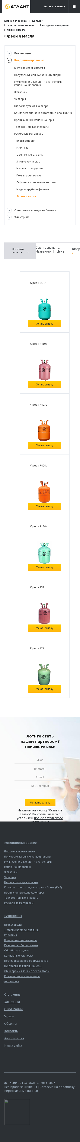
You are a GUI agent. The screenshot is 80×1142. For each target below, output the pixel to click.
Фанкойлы (21, 92)
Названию (43, 251)
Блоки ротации (25, 140)
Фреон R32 (37, 587)
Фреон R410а (38, 343)
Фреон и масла (26, 196)
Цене (61, 251)
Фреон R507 (38, 282)
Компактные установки (18, 955)
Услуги (9, 1016)
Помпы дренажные (28, 175)
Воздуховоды (13, 924)
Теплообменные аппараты (31, 126)
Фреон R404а (38, 465)
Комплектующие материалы (22, 976)
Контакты (11, 1031)
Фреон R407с (38, 404)
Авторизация (14, 1038)
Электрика (21, 217)
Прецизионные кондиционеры (34, 120)
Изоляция (10, 935)
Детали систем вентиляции (21, 929)
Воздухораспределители (20, 940)
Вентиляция (23, 53)
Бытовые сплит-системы (29, 67)
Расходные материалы (54, 25)
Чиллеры (20, 99)
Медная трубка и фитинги (32, 189)
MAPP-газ (22, 147)
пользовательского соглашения (47, 820)
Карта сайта (13, 1045)
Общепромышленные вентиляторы (26, 971)
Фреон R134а (38, 526)
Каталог (37, 20)
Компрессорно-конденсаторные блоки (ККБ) (43, 112)
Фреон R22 (37, 648)
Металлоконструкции (29, 168)
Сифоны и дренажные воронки (36, 182)
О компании (13, 1009)
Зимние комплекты (28, 161)
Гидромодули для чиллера (31, 106)
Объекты (10, 1024)
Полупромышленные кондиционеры (37, 75)
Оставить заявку (54, 6)
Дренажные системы (29, 154)
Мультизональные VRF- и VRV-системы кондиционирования (38, 83)
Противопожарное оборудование (26, 960)
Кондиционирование (21, 25)
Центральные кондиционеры (23, 965)
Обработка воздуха (16, 950)
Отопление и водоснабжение (35, 210)
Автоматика (11, 981)
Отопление (12, 994)
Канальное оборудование (21, 945)
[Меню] (74, 6)
